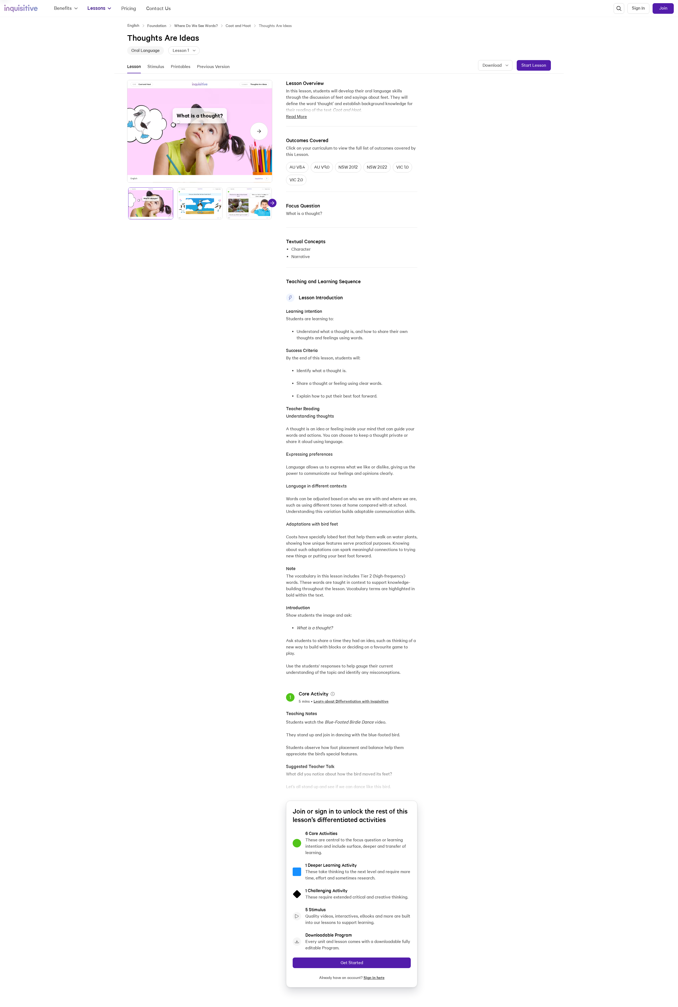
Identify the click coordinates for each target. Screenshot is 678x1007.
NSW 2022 (377, 167)
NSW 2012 (348, 167)
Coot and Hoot (238, 26)
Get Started (352, 962)
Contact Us (158, 8)
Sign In (638, 8)
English (133, 25)
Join (663, 8)
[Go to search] (619, 8)
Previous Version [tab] (213, 66)
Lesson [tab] (134, 66)
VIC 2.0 (296, 179)
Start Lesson (533, 65)
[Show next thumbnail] (272, 203)
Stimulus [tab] (156, 66)
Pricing (128, 8)
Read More (296, 116)
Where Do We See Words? (196, 26)
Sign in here (374, 978)
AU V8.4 (297, 167)
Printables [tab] (180, 66)
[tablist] (181, 66)
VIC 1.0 (402, 167)
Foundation (156, 26)
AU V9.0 (321, 167)
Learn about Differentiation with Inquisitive (351, 701)
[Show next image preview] (259, 131)
